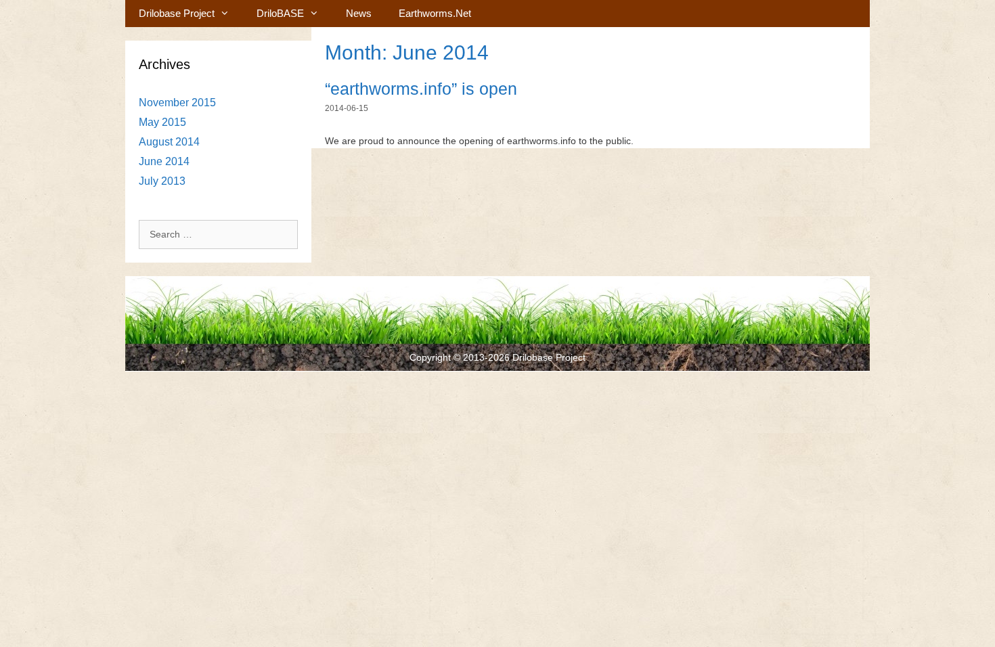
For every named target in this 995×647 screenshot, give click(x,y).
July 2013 (162, 181)
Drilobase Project (177, 13)
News (359, 13)
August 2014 (169, 142)
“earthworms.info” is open (421, 88)
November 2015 (177, 102)
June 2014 (164, 161)
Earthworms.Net (435, 13)
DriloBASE (280, 13)
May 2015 (162, 122)
